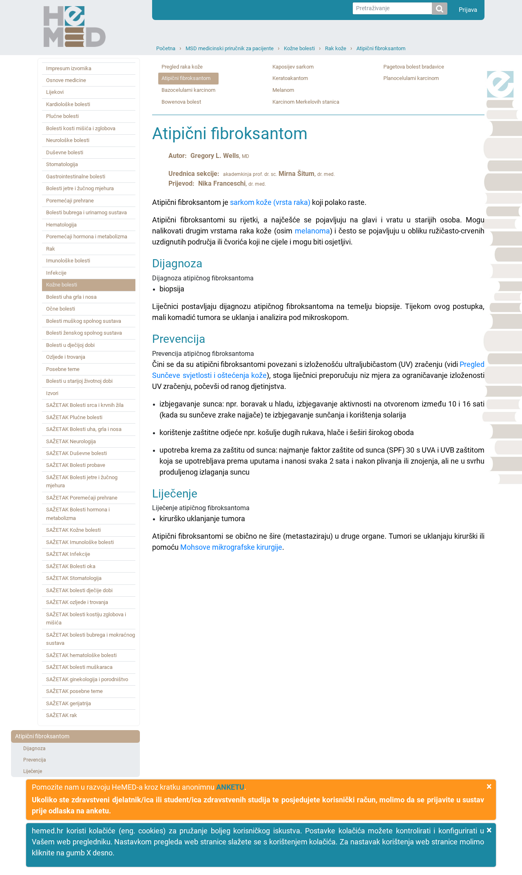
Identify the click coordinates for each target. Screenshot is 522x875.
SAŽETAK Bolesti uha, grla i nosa (84, 429)
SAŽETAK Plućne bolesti (74, 417)
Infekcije (56, 273)
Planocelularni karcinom (411, 78)
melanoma (312, 231)
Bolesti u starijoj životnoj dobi (79, 381)
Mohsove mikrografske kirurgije (231, 547)
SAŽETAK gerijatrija (68, 703)
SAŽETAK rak (61, 715)
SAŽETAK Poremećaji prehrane (81, 498)
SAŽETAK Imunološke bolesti (80, 542)
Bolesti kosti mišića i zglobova (80, 128)
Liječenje (32, 771)
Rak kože (335, 48)
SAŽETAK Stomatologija (74, 578)
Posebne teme (63, 369)
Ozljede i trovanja (65, 357)
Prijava (468, 9)
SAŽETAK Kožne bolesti (73, 530)
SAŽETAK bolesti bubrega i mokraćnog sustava (90, 639)
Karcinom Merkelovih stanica (305, 102)
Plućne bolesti (62, 116)
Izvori (52, 393)
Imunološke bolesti (68, 261)
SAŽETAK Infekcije (68, 554)
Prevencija (34, 760)
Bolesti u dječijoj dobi (70, 345)
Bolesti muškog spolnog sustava (83, 321)
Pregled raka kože (182, 67)
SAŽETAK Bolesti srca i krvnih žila (85, 405)
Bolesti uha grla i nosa (71, 297)
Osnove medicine (66, 80)
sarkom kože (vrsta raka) (270, 202)
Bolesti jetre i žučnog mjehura (80, 188)
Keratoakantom (290, 78)
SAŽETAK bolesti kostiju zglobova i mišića (86, 618)
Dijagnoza (34, 748)
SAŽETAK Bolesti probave (75, 465)
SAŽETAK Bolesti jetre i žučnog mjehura (81, 481)
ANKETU (230, 787)
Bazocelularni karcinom (188, 90)
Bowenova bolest (181, 102)
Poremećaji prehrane (70, 201)
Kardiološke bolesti (68, 104)
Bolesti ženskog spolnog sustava (84, 333)
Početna (165, 48)
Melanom (283, 90)
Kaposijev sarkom (293, 67)
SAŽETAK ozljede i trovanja (77, 602)
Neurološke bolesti (67, 140)
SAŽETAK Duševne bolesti (76, 453)
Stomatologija (62, 164)
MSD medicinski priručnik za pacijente (230, 48)
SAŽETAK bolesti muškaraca (79, 667)
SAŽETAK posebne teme (74, 691)
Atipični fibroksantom (380, 48)
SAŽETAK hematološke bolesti (81, 655)
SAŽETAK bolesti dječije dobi (79, 590)
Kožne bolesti (299, 48)
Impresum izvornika (68, 68)
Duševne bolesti (64, 152)
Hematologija (61, 225)
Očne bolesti (60, 309)
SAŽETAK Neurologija (71, 441)
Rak (50, 249)
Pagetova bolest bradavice (413, 67)
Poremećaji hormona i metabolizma (86, 236)
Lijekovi (55, 92)
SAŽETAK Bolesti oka (70, 566)
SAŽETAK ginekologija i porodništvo (87, 679)
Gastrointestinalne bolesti (75, 176)
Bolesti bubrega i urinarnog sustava (86, 212)
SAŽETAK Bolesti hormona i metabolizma (78, 513)
